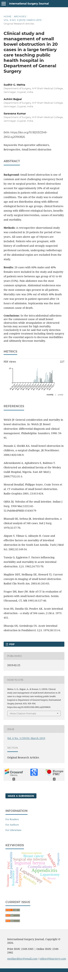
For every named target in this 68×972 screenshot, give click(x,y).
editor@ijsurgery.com (53, 958)
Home (7, 16)
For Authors (12, 824)
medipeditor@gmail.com (22, 958)
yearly (60, 395)
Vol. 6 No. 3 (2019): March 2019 (22, 20)
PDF (12, 644)
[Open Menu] (3, 3)
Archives (20, 16)
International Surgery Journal (29, 3)
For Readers (12, 819)
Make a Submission (21, 795)
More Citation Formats (23, 713)
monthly (50, 395)
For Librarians (13, 830)
